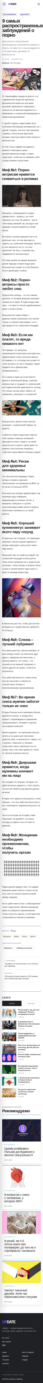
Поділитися (8, 948)
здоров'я (24, 14)
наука (4, 1352)
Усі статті (5, 1338)
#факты (33, 936)
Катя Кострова (15, 63)
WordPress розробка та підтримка (12, 1379)
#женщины (7, 936)
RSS (3, 1345)
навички (25, 1356)
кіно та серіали (28, 1352)
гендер (24, 1359)
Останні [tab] (12, 1003)
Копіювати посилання (24, 948)
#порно (24, 936)
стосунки (5, 1359)
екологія (5, 1363)
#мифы (16, 936)
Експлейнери (9, 14)
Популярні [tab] (31, 1003)
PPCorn (13, 930)
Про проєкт (6, 1341)
